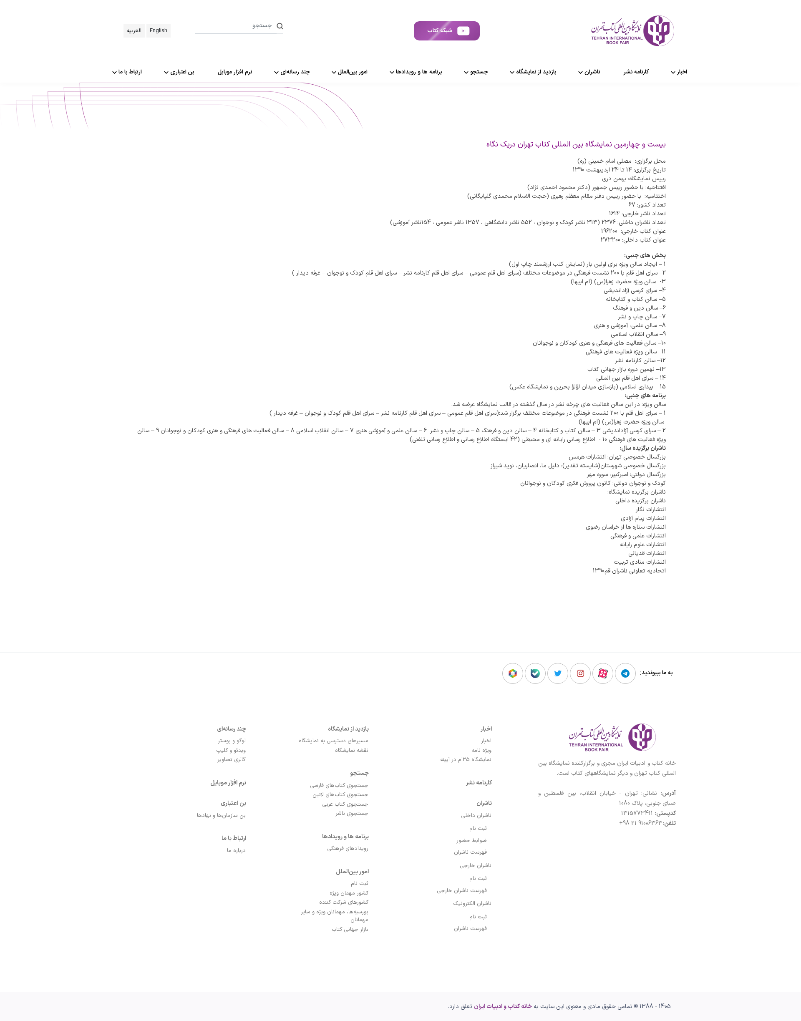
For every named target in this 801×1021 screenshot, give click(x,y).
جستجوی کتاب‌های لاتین (340, 795)
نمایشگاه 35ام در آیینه (465, 760)
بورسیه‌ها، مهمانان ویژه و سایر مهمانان (334, 916)
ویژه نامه (481, 750)
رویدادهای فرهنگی (347, 849)
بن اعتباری (233, 803)
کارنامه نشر (479, 783)
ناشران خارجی (475, 866)
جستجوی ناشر (351, 813)
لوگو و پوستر (232, 741)
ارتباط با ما (234, 838)
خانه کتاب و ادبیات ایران (503, 1006)
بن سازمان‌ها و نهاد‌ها (221, 816)
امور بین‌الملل (352, 871)
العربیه (134, 31)
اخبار (486, 729)
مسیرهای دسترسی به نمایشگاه (333, 741)
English (158, 31)
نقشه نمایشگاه (351, 750)
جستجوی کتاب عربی (345, 804)
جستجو (359, 773)
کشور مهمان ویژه (349, 893)
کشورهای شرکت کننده (343, 902)
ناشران (484, 803)
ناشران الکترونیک (472, 904)
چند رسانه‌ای (231, 729)
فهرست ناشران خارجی (462, 891)
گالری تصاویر (231, 760)
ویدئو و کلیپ (231, 750)
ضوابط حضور (471, 841)
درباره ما (236, 851)
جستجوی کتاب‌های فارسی (339, 786)
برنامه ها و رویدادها (345, 836)
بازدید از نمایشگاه (348, 729)
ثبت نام (478, 828)
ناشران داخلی (476, 816)
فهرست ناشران (470, 852)
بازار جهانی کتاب (350, 929)
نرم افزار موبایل (228, 783)
